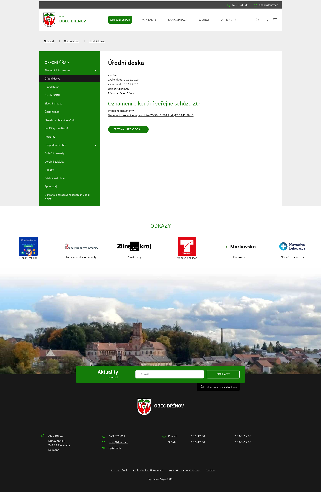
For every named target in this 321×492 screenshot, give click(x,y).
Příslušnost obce (55, 178)
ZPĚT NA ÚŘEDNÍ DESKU (128, 129)
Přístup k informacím (57, 70)
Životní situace (53, 103)
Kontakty (148, 20)
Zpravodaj (51, 186)
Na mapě (53, 449)
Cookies (210, 470)
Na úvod (49, 41)
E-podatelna (52, 87)
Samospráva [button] (177, 20)
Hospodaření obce (56, 145)
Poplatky (50, 136)
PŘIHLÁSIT (223, 374)
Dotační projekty (55, 153)
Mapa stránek (119, 470)
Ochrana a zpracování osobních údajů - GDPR (68, 197)
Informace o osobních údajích (221, 387)
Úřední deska (97, 41)
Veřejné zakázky (54, 161)
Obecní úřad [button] (120, 20)
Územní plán (52, 111)
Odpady (49, 169)
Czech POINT (52, 95)
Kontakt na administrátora (184, 470)
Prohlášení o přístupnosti (148, 470)
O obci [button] (204, 20)
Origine (163, 479)
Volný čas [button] (228, 20)
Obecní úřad (71, 41)
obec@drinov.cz (118, 442)
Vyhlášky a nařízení (56, 128)
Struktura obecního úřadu (60, 120)
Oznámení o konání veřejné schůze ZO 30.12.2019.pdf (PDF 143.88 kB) (151, 115)
